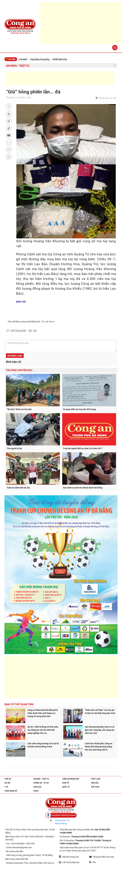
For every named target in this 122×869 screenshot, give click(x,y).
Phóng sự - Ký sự (41, 783)
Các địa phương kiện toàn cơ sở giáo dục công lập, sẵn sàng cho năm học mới (100, 730)
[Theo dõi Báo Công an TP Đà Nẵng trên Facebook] (61, 815)
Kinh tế (65, 783)
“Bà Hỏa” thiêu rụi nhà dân (19, 409)
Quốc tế (65, 787)
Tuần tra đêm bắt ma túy (18, 487)
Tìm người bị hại (14, 448)
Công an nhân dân (70, 779)
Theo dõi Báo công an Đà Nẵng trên (24, 321)
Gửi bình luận (14, 356)
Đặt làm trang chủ (70, 857)
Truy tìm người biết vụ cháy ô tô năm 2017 (82, 448)
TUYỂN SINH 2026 (38, 59)
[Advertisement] (60, 78)
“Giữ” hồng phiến (18, 331)
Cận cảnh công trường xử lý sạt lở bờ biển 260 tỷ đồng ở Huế (43, 745)
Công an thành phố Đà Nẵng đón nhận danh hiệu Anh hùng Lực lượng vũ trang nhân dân (43, 713)
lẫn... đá (32, 331)
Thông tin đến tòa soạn (103, 857)
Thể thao (95, 787)
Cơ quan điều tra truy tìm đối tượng (79, 409)
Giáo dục (37, 787)
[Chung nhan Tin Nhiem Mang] (61, 822)
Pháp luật (95, 779)
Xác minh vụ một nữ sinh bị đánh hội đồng (82, 487)
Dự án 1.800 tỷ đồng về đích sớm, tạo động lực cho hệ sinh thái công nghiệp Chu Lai (43, 730)
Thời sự (7, 779)
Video (36, 791)
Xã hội (7, 783)
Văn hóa (94, 783)
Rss (94, 862)
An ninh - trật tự (17, 65)
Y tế (6, 787)
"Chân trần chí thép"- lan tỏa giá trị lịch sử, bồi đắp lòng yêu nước (100, 711)
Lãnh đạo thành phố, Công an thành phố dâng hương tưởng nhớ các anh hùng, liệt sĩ (98, 746)
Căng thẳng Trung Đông (18, 59)
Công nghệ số (10, 791)
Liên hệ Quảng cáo (70, 862)
